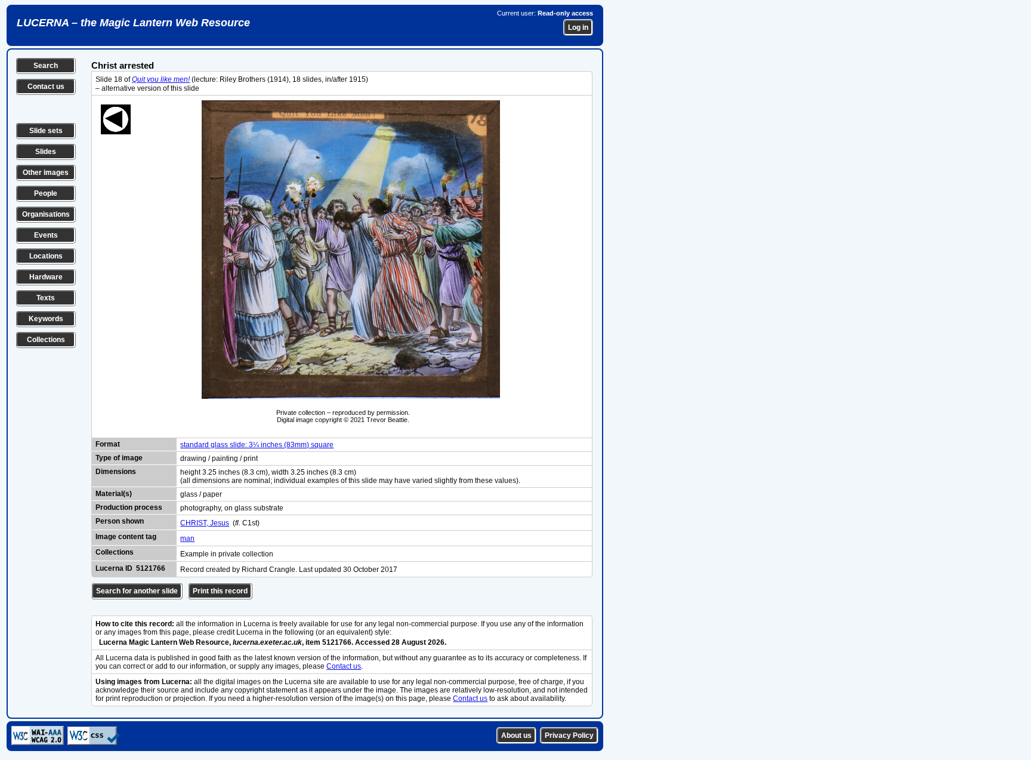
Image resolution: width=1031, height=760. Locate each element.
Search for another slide (137, 591)
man (187, 538)
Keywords (46, 319)
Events (46, 235)
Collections (46, 340)
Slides (45, 151)
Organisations (46, 214)
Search (45, 65)
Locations (46, 256)
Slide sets (46, 131)
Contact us (45, 86)
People (45, 193)
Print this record (220, 591)
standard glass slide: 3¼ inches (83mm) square (257, 445)
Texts (45, 298)
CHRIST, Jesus (204, 523)
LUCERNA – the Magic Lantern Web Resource (133, 23)
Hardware (46, 277)
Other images (46, 172)
